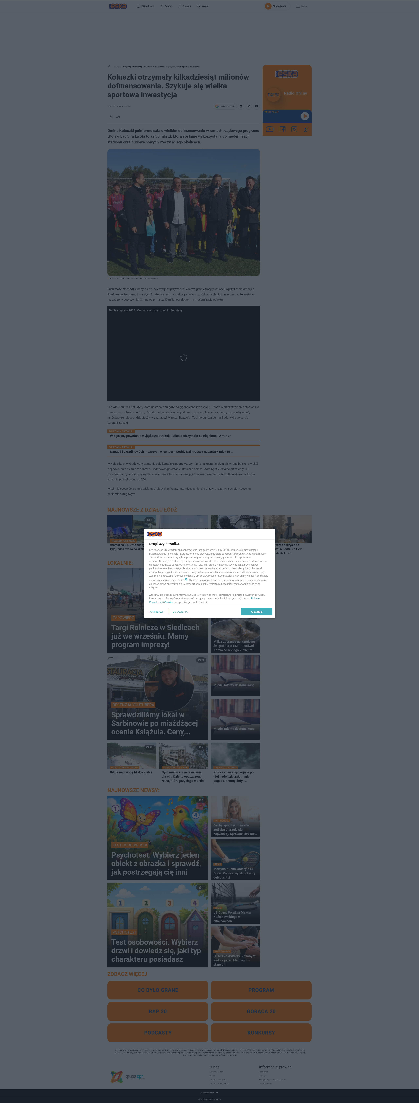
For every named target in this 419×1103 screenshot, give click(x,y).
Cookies (168, 602)
